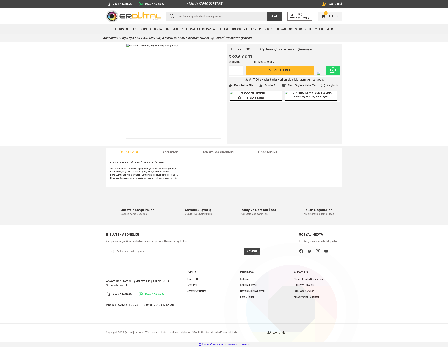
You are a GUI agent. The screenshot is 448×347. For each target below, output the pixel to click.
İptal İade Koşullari (304, 291)
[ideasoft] (206, 344)
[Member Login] (292, 16)
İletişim (244, 279)
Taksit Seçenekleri (218, 152)
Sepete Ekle (280, 70)
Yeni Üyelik (302, 18)
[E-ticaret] (223, 344)
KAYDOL (252, 251)
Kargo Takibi (247, 296)
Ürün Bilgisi (128, 152)
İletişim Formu (248, 285)
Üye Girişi (192, 285)
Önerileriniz (268, 152)
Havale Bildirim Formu (252, 291)
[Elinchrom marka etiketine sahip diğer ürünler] (333, 50)
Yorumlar (170, 152)
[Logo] (133, 16)
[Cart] (323, 16)
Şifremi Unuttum (196, 291)
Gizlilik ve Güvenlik (304, 285)
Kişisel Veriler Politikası (306, 296)
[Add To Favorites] (241, 85)
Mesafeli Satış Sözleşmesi (308, 279)
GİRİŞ (299, 14)
